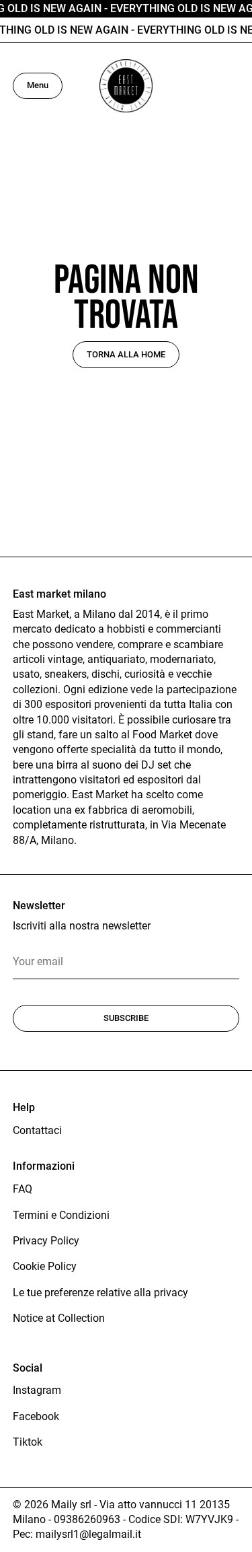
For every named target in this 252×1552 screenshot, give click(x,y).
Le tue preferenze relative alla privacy (100, 1292)
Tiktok (27, 1442)
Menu (37, 85)
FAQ (22, 1189)
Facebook (36, 1416)
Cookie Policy (45, 1266)
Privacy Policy (46, 1240)
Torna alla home (126, 354)
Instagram (37, 1390)
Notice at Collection (59, 1318)
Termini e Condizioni (61, 1215)
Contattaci (37, 1130)
